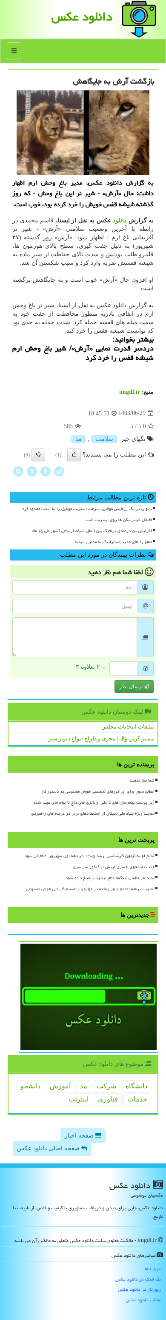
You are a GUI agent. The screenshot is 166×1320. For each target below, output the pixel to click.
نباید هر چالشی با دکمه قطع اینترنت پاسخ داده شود (110, 878)
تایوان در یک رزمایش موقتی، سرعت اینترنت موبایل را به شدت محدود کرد (87, 508)
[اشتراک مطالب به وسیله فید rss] (18, 471)
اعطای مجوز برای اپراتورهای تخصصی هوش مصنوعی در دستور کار (98, 791)
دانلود (119, 220)
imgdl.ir (129, 392)
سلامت (104, 439)
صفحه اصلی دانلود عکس (49, 1148)
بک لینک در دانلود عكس (138, 1279)
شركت (106, 1086)
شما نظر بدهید (142, 780)
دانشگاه (136, 1086)
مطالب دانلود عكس (143, 1299)
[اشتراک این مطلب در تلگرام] (59, 471)
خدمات (137, 1099)
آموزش (60, 1086)
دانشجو (30, 1086)
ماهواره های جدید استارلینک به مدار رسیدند (113, 542)
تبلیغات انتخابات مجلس (127, 726)
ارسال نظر (131, 686)
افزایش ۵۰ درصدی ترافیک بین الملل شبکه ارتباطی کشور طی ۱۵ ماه (92, 531)
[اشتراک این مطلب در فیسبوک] (46, 471)
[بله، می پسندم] (74, 454)
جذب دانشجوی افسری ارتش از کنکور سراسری (114, 867)
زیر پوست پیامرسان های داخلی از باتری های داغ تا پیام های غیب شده (94, 802)
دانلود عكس (82, 16)
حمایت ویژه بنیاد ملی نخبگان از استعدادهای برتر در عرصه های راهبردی (93, 813)
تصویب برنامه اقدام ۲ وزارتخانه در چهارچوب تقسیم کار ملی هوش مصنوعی (90, 889)
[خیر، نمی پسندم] (38, 454)
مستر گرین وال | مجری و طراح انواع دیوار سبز (101, 738)
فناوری (108, 1099)
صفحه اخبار (80, 1135)
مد (78, 439)
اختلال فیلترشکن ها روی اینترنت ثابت (119, 520)
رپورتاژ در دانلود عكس (139, 1289)
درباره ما (153, 1268)
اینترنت (79, 1099)
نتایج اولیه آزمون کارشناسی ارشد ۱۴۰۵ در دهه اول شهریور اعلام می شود (90, 856)
